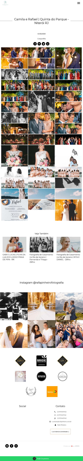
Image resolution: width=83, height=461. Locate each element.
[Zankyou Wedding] (62, 376)
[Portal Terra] (52, 391)
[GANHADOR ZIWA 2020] (20, 361)
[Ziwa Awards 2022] (20, 376)
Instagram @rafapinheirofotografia (42, 282)
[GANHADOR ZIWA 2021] (62, 361)
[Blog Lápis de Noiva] (31, 391)
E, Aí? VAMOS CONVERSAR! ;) (60, 431)
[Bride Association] (41, 361)
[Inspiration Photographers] (41, 376)
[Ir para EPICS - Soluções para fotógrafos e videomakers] (71, 446)
